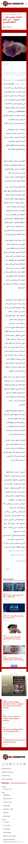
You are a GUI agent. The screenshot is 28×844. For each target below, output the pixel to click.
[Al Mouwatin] (14, 757)
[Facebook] (5, 573)
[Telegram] (22, 573)
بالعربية (19, 14)
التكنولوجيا (7, 568)
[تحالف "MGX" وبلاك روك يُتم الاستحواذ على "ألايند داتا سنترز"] (14, 607)
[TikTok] (14, 764)
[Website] (21, 764)
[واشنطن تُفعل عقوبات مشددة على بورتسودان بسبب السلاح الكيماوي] (14, 628)
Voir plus (13, 665)
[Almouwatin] (13, 3)
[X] (8, 573)
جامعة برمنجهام (20, 83)
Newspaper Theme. (21, 841)
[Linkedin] (15, 573)
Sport (4, 714)
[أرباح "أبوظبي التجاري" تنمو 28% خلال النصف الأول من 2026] (14, 587)
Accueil (5, 14)
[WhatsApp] (12, 573)
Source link (20, 561)
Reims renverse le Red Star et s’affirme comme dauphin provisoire (12, 718)
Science (4, 727)
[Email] (19, 573)
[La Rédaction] (4, 27)
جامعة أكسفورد (12, 80)
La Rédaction (8, 27)
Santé (4, 738)
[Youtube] (24, 764)
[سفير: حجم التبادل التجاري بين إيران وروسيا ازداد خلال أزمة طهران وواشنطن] (14, 649)
